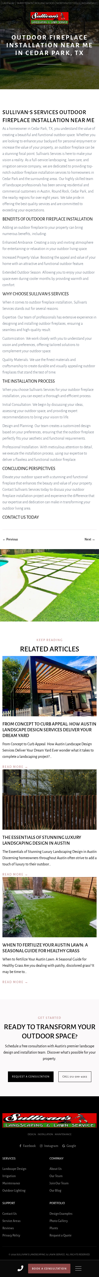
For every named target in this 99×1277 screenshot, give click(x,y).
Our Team (56, 1176)
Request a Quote (61, 1235)
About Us (56, 1169)
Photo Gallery (59, 1221)
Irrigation (9, 1176)
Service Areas (11, 1221)
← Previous (10, 539)
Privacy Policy (11, 1235)
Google (71, 1146)
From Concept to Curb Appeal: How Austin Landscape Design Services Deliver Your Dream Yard (49, 730)
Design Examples (61, 1213)
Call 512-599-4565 (74, 1076)
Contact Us (9, 1213)
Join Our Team (59, 1183)
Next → (90, 539)
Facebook (29, 1146)
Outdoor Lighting (13, 1191)
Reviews (8, 1228)
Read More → (15, 767)
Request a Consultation (31, 1076)
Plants (54, 1228)
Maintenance (11, 1183)
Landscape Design (14, 1169)
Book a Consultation (49, 1268)
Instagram (51, 1146)
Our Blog (55, 1191)
